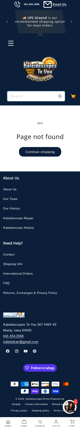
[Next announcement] (72, 21)
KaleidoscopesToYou (38, 399)
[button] (8, 45)
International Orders (18, 273)
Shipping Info (13, 264)
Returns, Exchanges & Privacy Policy (30, 292)
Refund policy (60, 404)
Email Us (59, 4)
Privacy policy (19, 410)
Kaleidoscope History (18, 227)
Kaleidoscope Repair (18, 218)
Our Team (10, 198)
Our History (11, 208)
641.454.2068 (13, 336)
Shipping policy (40, 410)
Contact (9, 254)
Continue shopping (40, 152)
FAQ (6, 283)
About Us (10, 189)
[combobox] (36, 96)
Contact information (36, 404)
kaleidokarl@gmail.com (21, 341)
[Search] (60, 96)
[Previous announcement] (8, 21)
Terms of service (63, 410)
